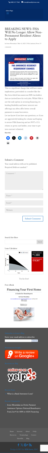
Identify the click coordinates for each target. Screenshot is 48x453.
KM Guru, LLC (31, 449)
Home (12, 431)
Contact (33, 435)
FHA (28, 44)
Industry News (34, 44)
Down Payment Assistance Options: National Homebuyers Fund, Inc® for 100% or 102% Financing (23, 408)
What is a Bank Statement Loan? (20, 393)
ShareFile (20, 438)
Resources (13, 435)
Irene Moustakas (12, 44)
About (28, 431)
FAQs (34, 431)
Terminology (24, 435)
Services (19, 431)
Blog (27, 438)
